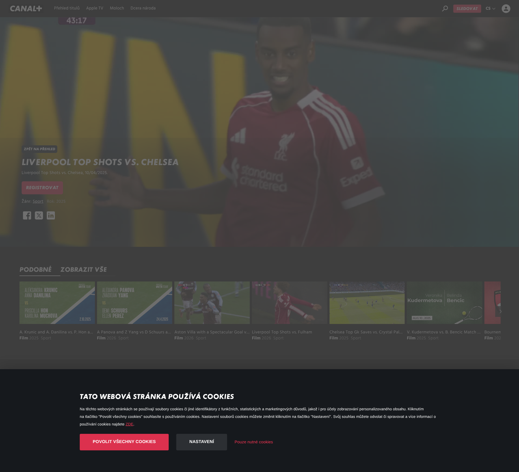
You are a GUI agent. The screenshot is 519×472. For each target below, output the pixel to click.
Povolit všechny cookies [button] (124, 442)
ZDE (129, 424)
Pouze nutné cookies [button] (254, 442)
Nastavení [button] (201, 442)
